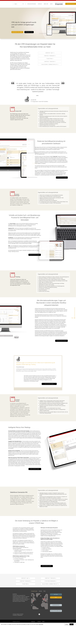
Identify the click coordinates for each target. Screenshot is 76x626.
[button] (56, 594)
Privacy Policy (41, 624)
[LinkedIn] (39, 614)
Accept (71, 624)
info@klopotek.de (20, 615)
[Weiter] (61, 372)
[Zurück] (14, 372)
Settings (66, 624)
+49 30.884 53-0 (15, 615)
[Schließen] (74, 624)
